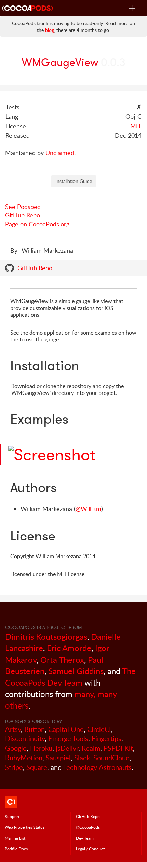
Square (36, 767)
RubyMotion (23, 757)
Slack (82, 757)
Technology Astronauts (97, 767)
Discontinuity (25, 738)
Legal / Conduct (90, 848)
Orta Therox (62, 659)
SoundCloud (111, 757)
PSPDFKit (118, 748)
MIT (136, 126)
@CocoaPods (88, 827)
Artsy (13, 729)
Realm (91, 748)
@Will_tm (88, 508)
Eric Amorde (69, 647)
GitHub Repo (22, 215)
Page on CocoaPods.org (37, 224)
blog (49, 30)
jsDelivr (67, 748)
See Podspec (22, 206)
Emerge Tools (68, 738)
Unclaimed (59, 153)
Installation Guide (73, 181)
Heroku (41, 748)
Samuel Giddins (76, 670)
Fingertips (106, 738)
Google (16, 748)
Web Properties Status (24, 827)
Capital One (66, 729)
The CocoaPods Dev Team (70, 676)
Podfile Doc (16, 848)
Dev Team (85, 838)
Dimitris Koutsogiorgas (46, 636)
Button (34, 729)
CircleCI (99, 729)
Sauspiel (58, 757)
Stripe (14, 767)
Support (12, 816)
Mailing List (15, 838)
